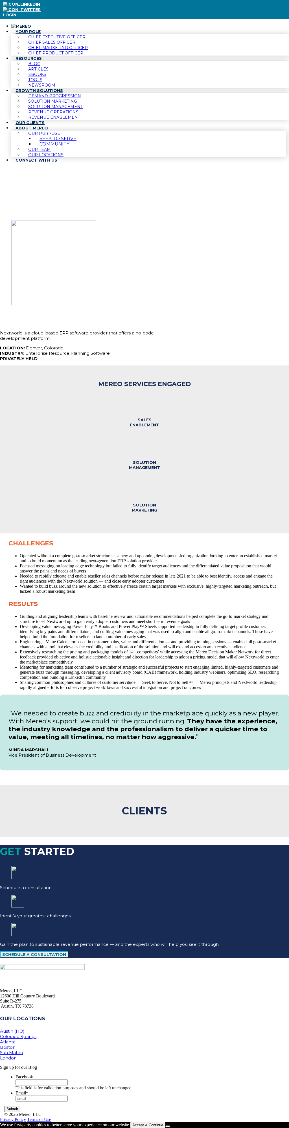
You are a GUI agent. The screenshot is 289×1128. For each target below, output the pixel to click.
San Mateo (11, 1052)
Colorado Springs (18, 1036)
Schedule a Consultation (34, 954)
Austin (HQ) (12, 1031)
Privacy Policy (13, 1119)
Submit (12, 1109)
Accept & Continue (147, 1125)
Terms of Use (39, 1119)
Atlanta (8, 1042)
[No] (167, 1126)
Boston (8, 1047)
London (8, 1058)
